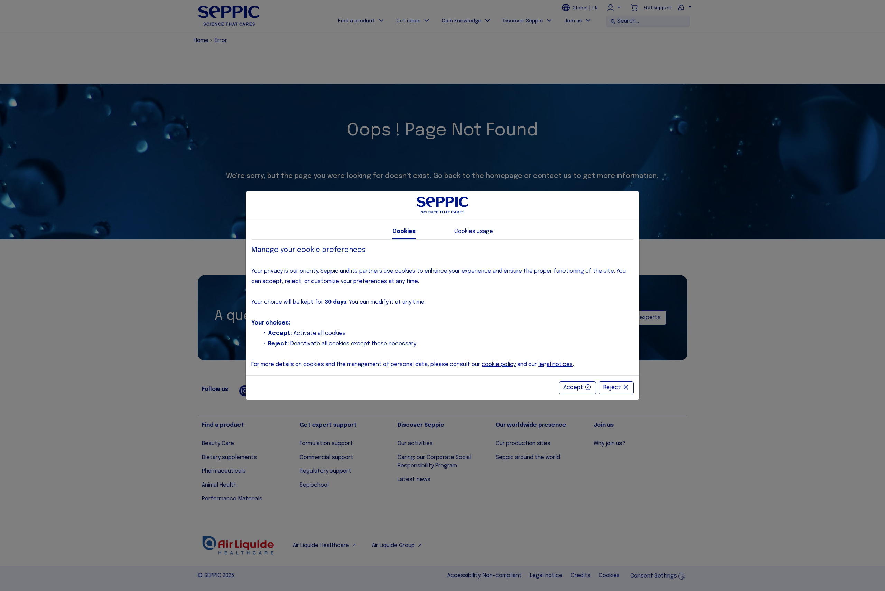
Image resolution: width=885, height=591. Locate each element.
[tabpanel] (442, 307)
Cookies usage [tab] (473, 231)
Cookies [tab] (404, 231)
